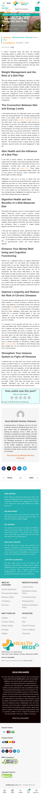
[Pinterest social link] (14, 468)
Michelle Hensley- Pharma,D (14, 25)
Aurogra (5, 618)
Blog (24, 622)
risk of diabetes (14, 309)
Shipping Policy (28, 601)
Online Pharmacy (28, 626)
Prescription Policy (29, 597)
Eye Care (5, 605)
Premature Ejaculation (10, 593)
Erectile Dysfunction (9, 589)
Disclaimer (26, 633)
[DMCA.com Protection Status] (7, 776)
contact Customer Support (19, 519)
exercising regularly (10, 344)
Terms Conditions (28, 630)
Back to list (20, 478)
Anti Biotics (6, 601)
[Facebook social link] (4, 468)
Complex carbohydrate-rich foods (29, 120)
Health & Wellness (10, 14)
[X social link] (9, 468)
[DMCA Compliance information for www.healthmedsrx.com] (10, 761)
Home (24, 618)
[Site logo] (21, 3)
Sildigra (4, 633)
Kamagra (5, 630)
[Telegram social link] (25, 468)
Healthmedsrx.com (22, 679)
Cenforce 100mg (8, 622)
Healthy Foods (24, 14)
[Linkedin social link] (19, 468)
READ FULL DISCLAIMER (20, 718)
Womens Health (8, 597)
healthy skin (24, 168)
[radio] (12, 398)
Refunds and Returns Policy (30, 606)
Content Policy (27, 587)
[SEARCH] (37, 9)
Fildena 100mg (7, 626)
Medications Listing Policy (29, 592)
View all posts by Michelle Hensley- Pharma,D (20, 457)
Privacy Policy (28, 660)
